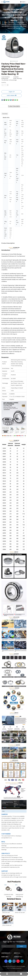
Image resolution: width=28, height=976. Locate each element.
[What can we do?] (20, 907)
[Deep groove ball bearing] (19, 888)
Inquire (11, 92)
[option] (8, 890)
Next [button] (26, 890)
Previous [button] (2, 890)
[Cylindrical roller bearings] (8, 888)
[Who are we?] (7, 907)
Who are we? (6, 912)
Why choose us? (7, 925)
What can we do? (20, 912)
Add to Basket (11, 95)
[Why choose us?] (7, 919)
